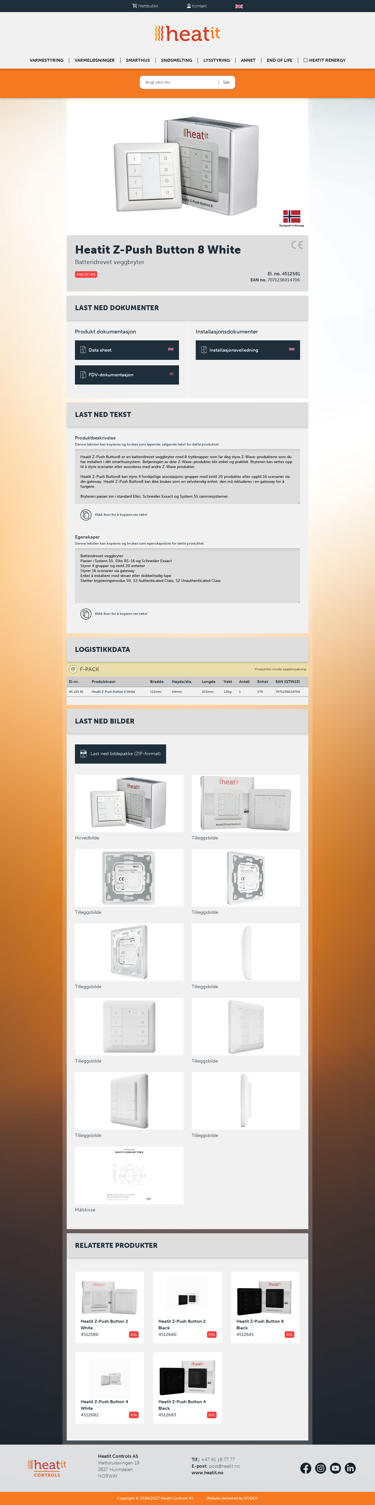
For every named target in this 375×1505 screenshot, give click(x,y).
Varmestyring (46, 60)
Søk (226, 82)
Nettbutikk (147, 6)
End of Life (279, 60)
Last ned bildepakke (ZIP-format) (125, 753)
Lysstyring (216, 60)
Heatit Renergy (327, 60)
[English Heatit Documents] (239, 6)
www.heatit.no (207, 1472)
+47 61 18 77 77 (218, 1459)
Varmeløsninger (95, 60)
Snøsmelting (176, 60)
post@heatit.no (224, 1466)
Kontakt (199, 6)
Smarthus (138, 60)
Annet (248, 60)
